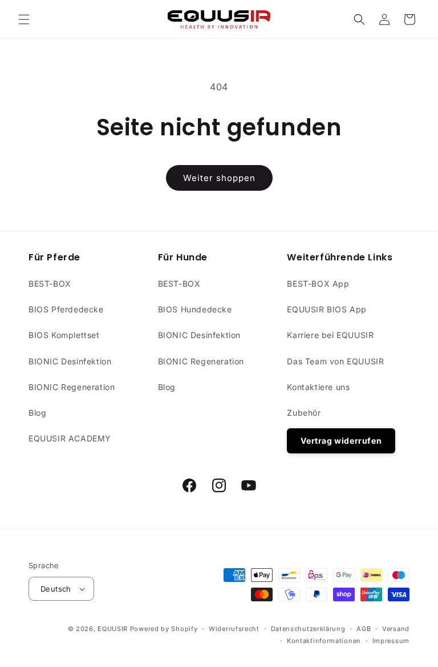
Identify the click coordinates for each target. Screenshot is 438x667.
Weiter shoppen (219, 177)
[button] (23, 19)
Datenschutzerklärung (308, 629)
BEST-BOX (50, 283)
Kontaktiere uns (318, 387)
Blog (37, 412)
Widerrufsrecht (234, 629)
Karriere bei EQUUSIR (330, 335)
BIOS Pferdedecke (66, 309)
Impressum (390, 641)
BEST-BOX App (318, 283)
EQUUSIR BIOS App (327, 309)
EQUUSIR (113, 629)
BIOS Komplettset (64, 335)
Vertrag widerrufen (341, 440)
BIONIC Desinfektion (70, 361)
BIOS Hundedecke (195, 309)
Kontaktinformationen (324, 641)
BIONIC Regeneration (72, 387)
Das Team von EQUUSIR (335, 361)
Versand (395, 629)
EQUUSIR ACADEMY (70, 438)
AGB (363, 629)
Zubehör (304, 412)
